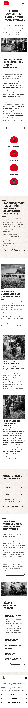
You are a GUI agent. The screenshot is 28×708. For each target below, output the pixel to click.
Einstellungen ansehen (14, 702)
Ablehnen (14, 698)
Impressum (17, 706)
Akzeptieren (14, 694)
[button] (26, 678)
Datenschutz (11, 706)
